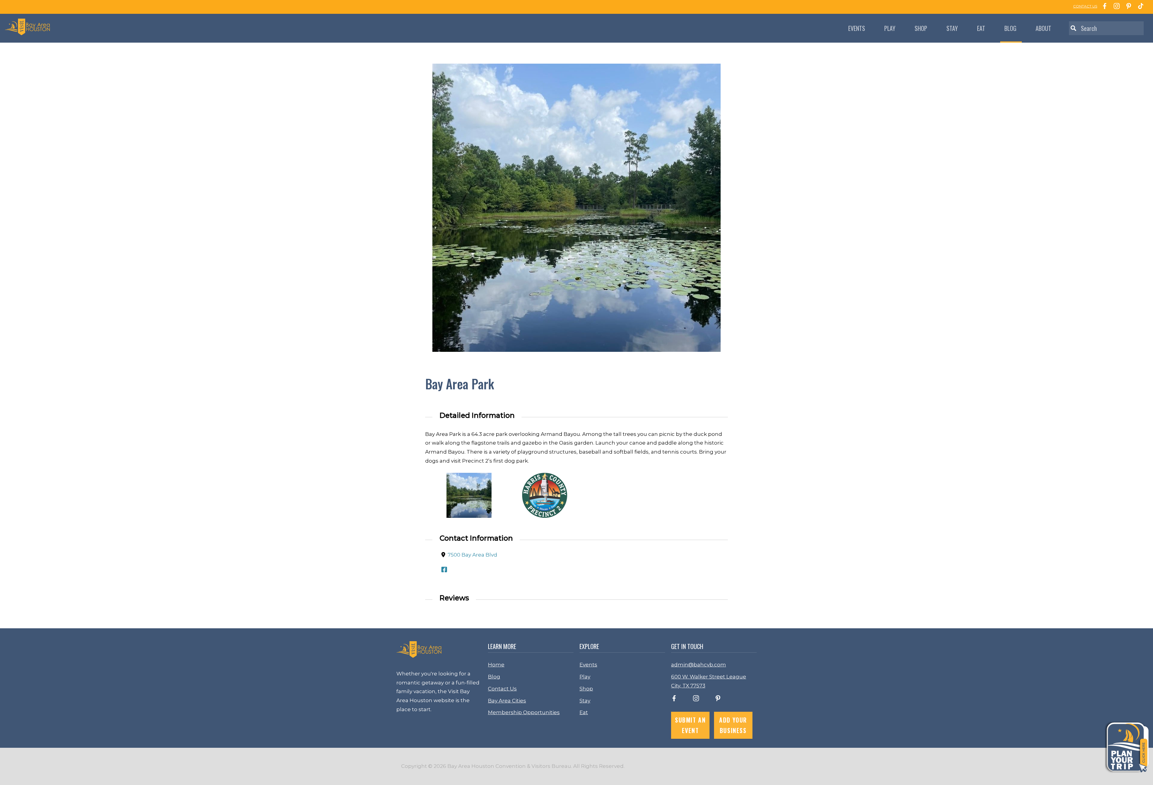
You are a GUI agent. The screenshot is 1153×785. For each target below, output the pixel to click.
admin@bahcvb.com (698, 665)
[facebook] (674, 699)
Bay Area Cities (507, 701)
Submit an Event (690, 725)
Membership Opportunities (524, 712)
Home (496, 665)
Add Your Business (733, 725)
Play (889, 28)
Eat (981, 28)
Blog (1010, 28)
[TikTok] (1139, 7)
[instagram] (696, 699)
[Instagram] (1115, 7)
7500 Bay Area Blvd (472, 555)
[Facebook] (1103, 7)
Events (856, 28)
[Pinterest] (1127, 7)
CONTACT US (1085, 6)
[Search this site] (1106, 28)
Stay (952, 28)
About (1043, 28)
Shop (921, 28)
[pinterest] (718, 699)
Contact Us (502, 689)
